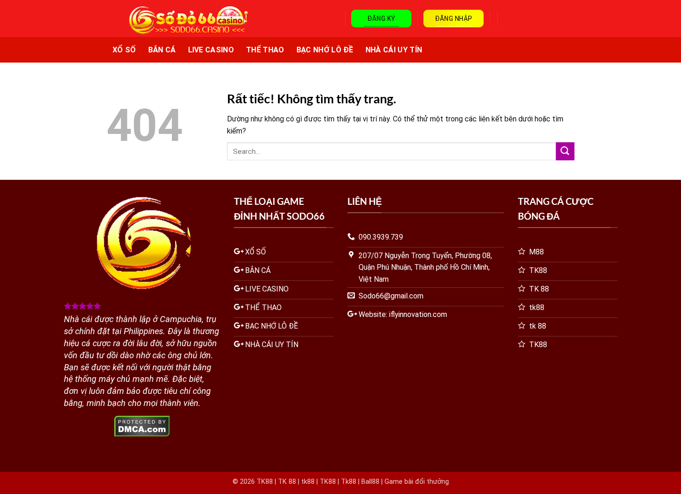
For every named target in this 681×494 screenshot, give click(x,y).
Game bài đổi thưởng (417, 482)
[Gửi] (565, 151)
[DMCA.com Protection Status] (142, 426)
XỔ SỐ (124, 49)
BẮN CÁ (162, 49)
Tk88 (348, 482)
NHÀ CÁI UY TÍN (394, 49)
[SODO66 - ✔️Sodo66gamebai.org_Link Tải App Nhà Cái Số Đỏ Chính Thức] (180, 20)
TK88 (265, 482)
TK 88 (287, 482)
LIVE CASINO (211, 49)
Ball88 (370, 482)
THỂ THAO (265, 49)
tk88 (308, 482)
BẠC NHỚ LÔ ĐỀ (324, 49)
